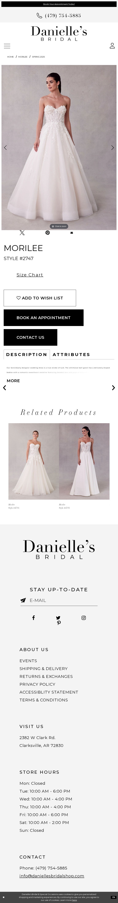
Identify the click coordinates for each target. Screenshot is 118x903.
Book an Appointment (44, 317)
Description (26, 354)
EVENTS (28, 660)
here (74, 900)
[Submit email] (25, 603)
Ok (113, 897)
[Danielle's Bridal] (59, 33)
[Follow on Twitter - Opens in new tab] (58, 618)
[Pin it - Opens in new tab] (47, 232)
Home (10, 57)
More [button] (13, 381)
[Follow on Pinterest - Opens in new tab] (59, 623)
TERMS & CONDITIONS (44, 700)
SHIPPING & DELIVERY (44, 668)
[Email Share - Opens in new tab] (71, 232)
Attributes (72, 354)
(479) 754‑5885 (51, 868)
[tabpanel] (59, 147)
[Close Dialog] (4, 897)
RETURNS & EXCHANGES (46, 676)
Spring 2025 (38, 57)
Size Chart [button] (30, 274)
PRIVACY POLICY (37, 684)
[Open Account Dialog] (112, 45)
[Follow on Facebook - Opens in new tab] (33, 618)
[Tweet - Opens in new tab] (22, 232)
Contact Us (30, 337)
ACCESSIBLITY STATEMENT (49, 692)
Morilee (22, 57)
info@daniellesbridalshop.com (52, 875)
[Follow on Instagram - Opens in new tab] (83, 618)
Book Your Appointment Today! (59, 4)
